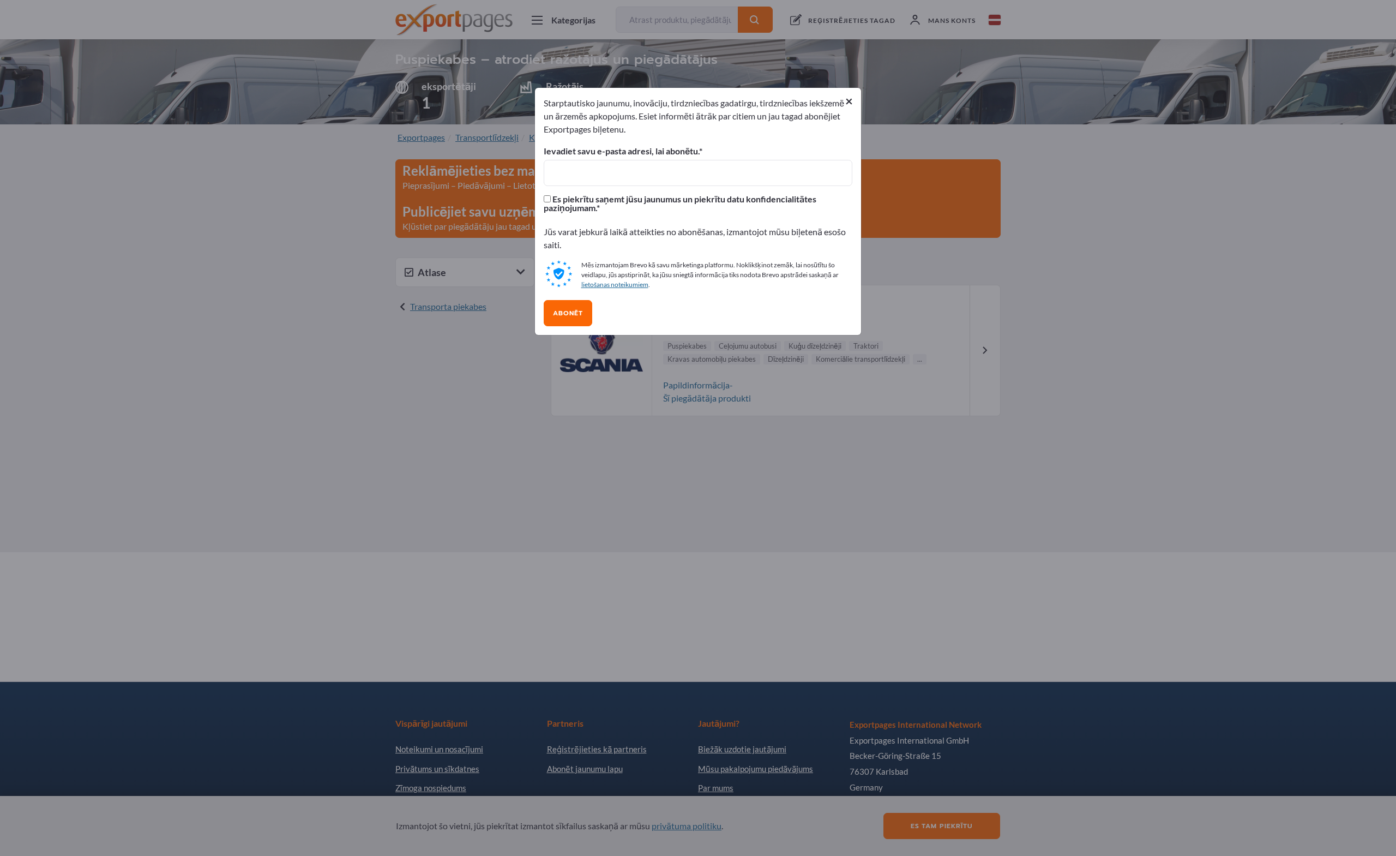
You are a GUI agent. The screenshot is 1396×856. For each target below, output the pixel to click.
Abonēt (568, 313)
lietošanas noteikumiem (614, 284)
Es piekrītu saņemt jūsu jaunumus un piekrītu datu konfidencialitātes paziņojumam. (680, 203)
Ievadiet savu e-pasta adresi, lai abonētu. (621, 151)
